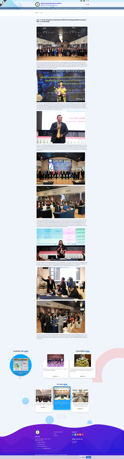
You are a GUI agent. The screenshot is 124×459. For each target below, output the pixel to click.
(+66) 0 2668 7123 (41, 442)
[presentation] (59, 416)
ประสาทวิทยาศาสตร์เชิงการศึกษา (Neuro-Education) (20, 373)
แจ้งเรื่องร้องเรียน (79, 8)
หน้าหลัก (37, 8)
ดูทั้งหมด (26, 351)
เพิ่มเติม (83, 457)
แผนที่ (55, 433)
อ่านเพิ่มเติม (55, 376)
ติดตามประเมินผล (59, 8)
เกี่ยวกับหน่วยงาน (43, 8)
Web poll (56, 435)
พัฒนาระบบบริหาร (66, 8)
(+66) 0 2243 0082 (40, 444)
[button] (19, 378)
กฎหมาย (53, 8)
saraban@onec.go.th (47, 448)
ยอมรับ (88, 457)
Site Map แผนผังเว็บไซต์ (58, 432)
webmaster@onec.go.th (42, 446)
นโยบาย (48, 8)
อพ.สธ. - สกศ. (73, 8)
